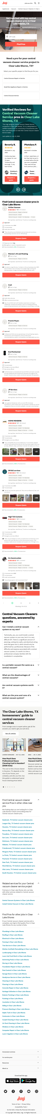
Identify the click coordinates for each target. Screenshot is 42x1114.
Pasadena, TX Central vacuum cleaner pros (17, 834)
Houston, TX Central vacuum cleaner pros (17, 827)
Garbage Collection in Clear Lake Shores (16, 991)
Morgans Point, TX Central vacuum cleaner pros (19, 852)
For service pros (7, 1057)
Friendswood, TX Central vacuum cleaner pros (18, 848)
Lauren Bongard (8, 755)
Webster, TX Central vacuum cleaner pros (17, 845)
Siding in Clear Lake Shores (11, 1006)
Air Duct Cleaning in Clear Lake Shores (15, 1023)
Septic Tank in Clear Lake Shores (13, 1013)
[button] (5, 451)
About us (5, 1068)
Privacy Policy (26, 1104)
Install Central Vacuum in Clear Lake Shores (17, 904)
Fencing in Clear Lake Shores (12, 942)
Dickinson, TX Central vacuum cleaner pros (17, 841)
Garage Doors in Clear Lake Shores (14, 974)
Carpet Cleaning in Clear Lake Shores (15, 1020)
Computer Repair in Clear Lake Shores (15, 1030)
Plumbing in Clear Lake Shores (13, 931)
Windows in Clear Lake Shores (12, 1027)
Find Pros (21, 44)
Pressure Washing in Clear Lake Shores (16, 1009)
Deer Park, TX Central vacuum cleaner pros (17, 862)
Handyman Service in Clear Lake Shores (16, 977)
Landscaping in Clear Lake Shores (14, 953)
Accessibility (20, 1107)
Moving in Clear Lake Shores (12, 963)
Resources (5, 1063)
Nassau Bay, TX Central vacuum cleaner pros (18, 830)
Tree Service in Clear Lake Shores (14, 945)
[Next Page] (38, 603)
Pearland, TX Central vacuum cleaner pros (17, 859)
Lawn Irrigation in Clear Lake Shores (15, 1034)
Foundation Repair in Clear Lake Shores (16, 967)
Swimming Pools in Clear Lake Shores (15, 960)
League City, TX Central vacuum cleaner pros (18, 823)
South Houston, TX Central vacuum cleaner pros (19, 873)
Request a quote (11, 179)
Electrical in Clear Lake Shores (13, 938)
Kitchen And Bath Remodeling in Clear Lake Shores (20, 949)
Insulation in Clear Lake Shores (13, 1002)
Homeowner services (8, 1052)
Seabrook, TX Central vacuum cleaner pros (17, 820)
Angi (29, 755)
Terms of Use (16, 1104)
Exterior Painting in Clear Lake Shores (15, 995)
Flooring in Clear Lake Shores (12, 984)
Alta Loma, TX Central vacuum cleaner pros (17, 869)
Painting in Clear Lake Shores (12, 998)
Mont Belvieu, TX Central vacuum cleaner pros (18, 866)
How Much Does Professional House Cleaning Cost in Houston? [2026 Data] (13, 762)
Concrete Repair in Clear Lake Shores (15, 988)
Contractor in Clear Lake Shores (13, 1016)
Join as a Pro (29, 3)
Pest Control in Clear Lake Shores (14, 970)
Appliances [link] (5, 9)
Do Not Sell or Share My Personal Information (21, 1110)
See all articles (10, 734)
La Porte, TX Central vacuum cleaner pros (17, 855)
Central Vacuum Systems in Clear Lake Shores (18, 900)
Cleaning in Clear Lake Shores (12, 981)
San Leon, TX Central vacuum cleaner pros (17, 838)
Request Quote (21, 238)
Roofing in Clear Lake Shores (12, 935)
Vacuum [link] (13, 9)
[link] (7, 172)
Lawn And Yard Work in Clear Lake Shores (17, 956)
